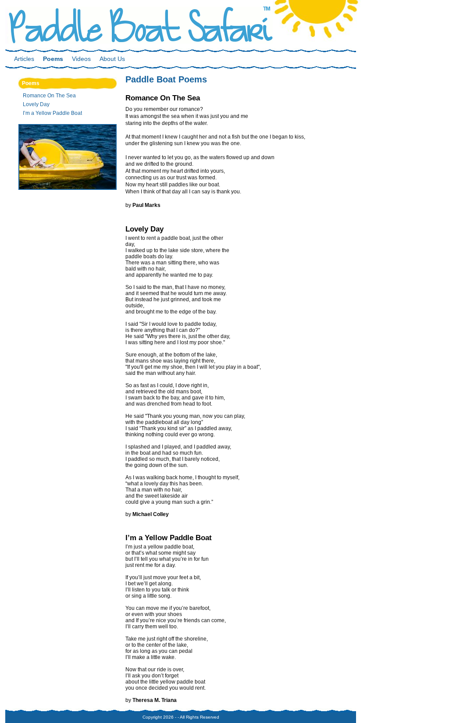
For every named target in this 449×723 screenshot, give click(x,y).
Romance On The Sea (49, 96)
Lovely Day (36, 104)
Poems (53, 58)
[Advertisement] (406, 217)
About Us (112, 58)
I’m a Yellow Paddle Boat (52, 113)
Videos (81, 58)
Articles (24, 58)
